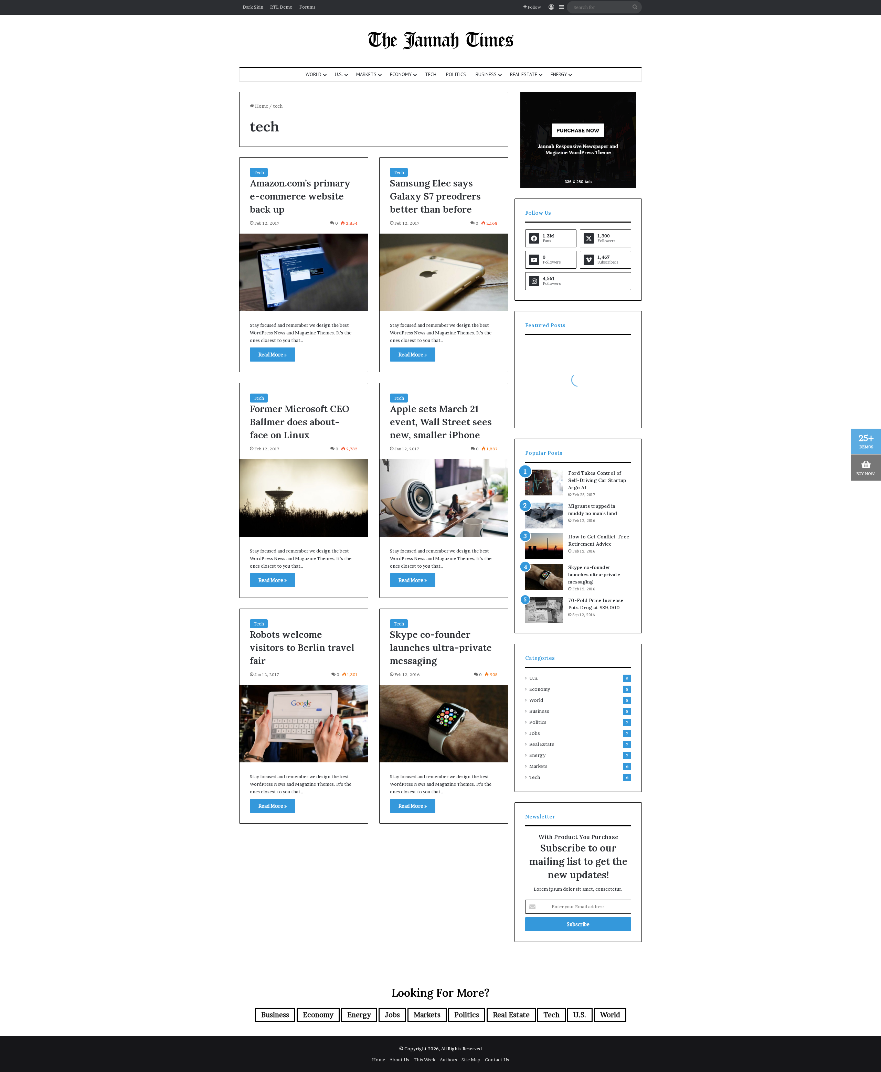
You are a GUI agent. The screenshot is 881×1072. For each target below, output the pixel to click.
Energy (559, 74)
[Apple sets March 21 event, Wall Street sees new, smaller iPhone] (444, 498)
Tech (430, 74)
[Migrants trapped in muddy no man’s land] (544, 515)
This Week (424, 1059)
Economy (401, 74)
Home (261, 106)
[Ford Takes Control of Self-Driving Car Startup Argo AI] (544, 482)
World (313, 74)
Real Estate (523, 74)
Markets (366, 74)
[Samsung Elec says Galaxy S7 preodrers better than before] (444, 272)
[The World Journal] (440, 41)
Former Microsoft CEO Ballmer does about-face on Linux (299, 422)
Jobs (534, 733)
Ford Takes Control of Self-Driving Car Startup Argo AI (597, 480)
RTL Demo (281, 7)
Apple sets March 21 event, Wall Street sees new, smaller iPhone (441, 422)
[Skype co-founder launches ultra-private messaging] (444, 723)
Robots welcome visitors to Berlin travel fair (302, 647)
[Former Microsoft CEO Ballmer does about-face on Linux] (304, 498)
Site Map (470, 1059)
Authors (448, 1059)
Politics (456, 74)
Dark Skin (253, 7)
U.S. (339, 74)
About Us (399, 1059)
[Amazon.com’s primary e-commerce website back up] (304, 272)
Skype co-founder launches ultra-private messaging (441, 647)
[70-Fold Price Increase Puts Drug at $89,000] (544, 610)
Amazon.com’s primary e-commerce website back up (300, 196)
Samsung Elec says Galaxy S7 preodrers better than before (435, 196)
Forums (307, 7)
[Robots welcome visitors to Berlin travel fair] (304, 723)
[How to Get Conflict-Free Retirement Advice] (544, 546)
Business (486, 74)
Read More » (272, 354)
